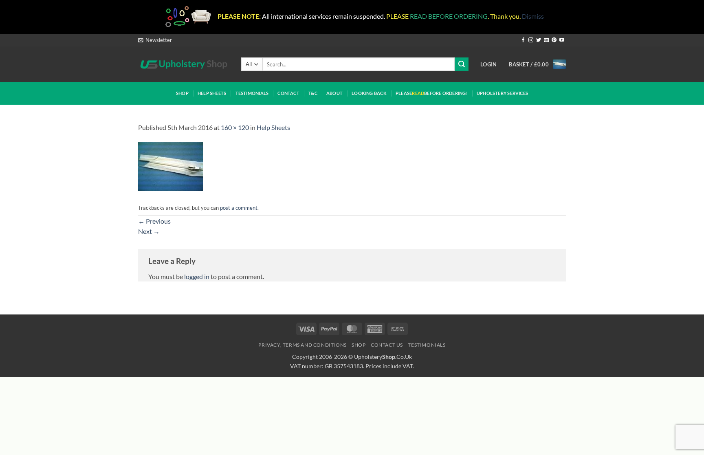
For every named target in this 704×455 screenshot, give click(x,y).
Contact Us (387, 345)
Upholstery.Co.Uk (383, 356)
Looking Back (369, 93)
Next (149, 231)
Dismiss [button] (533, 16)
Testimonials (252, 93)
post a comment (238, 207)
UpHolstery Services (502, 93)
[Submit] (462, 64)
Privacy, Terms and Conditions (302, 345)
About (334, 93)
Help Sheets (212, 93)
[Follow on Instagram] (530, 40)
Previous (154, 221)
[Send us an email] (546, 40)
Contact (288, 93)
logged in (196, 276)
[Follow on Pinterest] (554, 40)
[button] (155, 40)
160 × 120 (235, 127)
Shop (182, 93)
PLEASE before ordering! (432, 93)
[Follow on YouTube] (561, 40)
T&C (312, 93)
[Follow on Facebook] (523, 40)
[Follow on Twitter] (538, 40)
